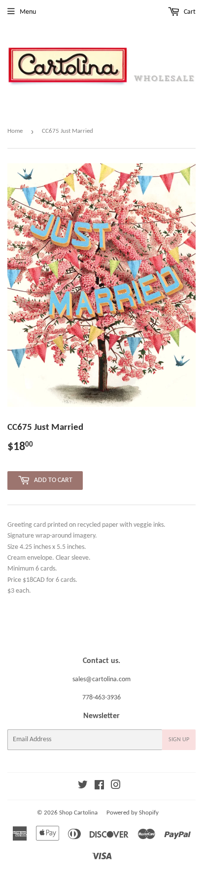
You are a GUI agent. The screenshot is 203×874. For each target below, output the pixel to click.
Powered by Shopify (132, 813)
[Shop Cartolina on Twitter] (83, 786)
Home (15, 131)
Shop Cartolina (78, 813)
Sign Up (179, 740)
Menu (28, 12)
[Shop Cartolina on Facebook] (99, 786)
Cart (189, 12)
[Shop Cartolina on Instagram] (116, 786)
